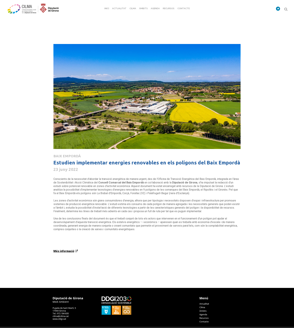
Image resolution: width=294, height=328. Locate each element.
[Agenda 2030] (117, 313)
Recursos (204, 318)
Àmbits (203, 310)
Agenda (203, 314)
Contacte (204, 321)
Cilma (202, 307)
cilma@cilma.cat (61, 316)
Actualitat (204, 303)
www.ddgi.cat (59, 318)
